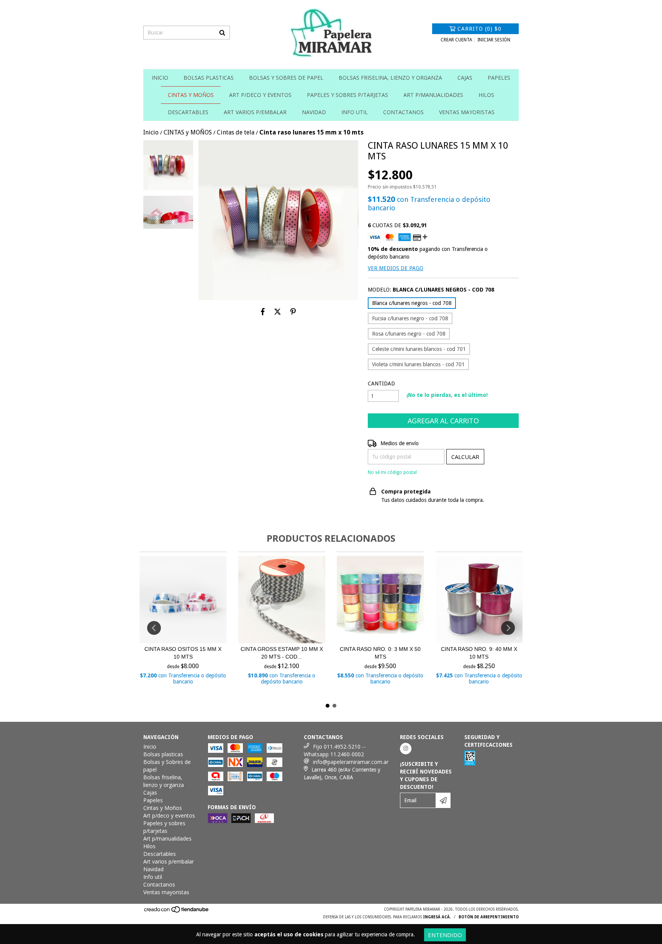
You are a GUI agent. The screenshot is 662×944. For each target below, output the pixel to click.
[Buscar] (222, 32)
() (479, 29)
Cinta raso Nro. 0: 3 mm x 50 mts (380, 653)
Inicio (160, 77)
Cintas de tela (235, 132)
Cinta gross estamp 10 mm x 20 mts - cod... (282, 653)
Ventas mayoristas (467, 112)
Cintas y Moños (191, 94)
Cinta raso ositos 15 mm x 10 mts (182, 653)
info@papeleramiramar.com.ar (350, 761)
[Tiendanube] (176, 912)
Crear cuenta (456, 40)
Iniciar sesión (493, 40)
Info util (354, 112)
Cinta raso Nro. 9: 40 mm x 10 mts (479, 653)
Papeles (499, 77)
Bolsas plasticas (209, 77)
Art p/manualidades (433, 94)
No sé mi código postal (392, 472)
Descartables (188, 112)
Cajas (464, 77)
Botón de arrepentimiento (489, 917)
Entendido (445, 935)
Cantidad (381, 383)
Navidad (314, 112)
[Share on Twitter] (277, 311)
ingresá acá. (437, 917)
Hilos (486, 94)
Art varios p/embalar (255, 112)
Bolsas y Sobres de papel (286, 77)
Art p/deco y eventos (260, 94)
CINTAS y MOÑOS (188, 132)
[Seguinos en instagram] (405, 748)
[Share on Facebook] (263, 311)
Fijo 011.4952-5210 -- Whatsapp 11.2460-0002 (335, 750)
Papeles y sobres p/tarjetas (347, 94)
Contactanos (403, 112)
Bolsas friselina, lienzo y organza (390, 77)
